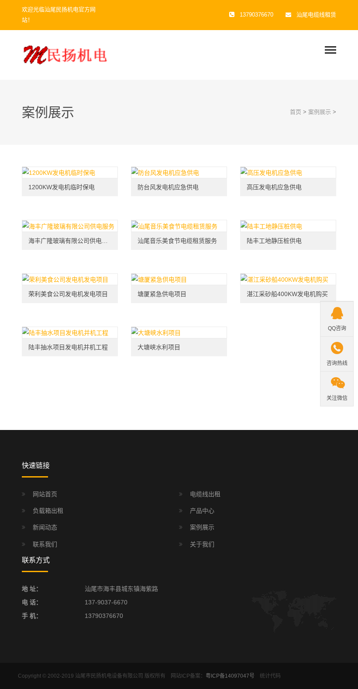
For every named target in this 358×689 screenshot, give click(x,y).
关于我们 (202, 544)
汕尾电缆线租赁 (316, 14)
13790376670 (104, 615)
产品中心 (202, 510)
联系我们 (45, 544)
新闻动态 (45, 527)
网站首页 (45, 494)
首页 (295, 112)
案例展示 (319, 112)
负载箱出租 (48, 510)
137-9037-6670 (106, 602)
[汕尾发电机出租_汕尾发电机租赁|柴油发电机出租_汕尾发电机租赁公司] (65, 54)
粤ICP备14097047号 (230, 676)
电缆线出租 (205, 494)
